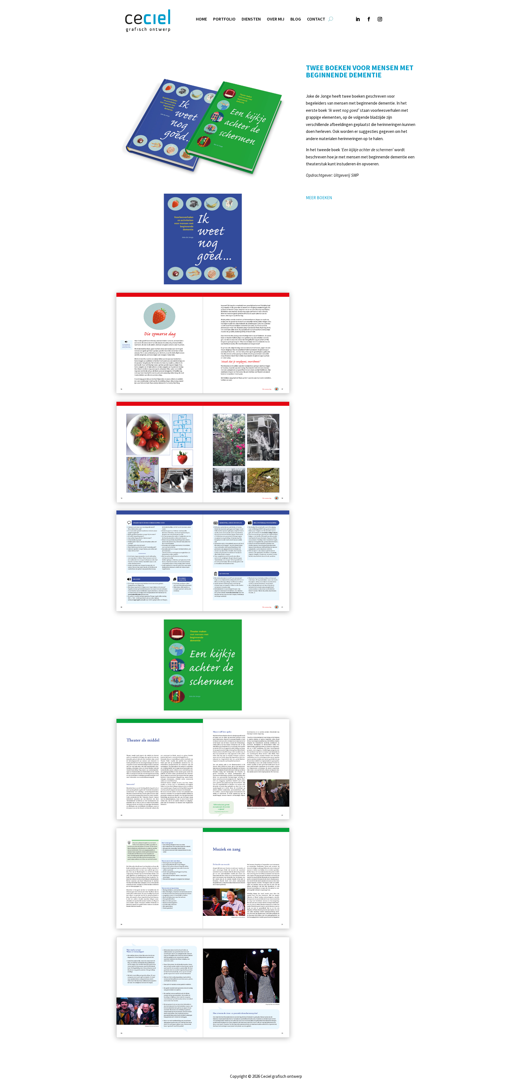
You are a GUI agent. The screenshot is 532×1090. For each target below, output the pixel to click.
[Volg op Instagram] (379, 19)
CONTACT (316, 19)
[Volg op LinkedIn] (357, 19)
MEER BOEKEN (319, 197)
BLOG (295, 19)
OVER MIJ (275, 19)
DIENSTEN (251, 19)
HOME (201, 19)
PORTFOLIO (224, 19)
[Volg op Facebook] (368, 19)
